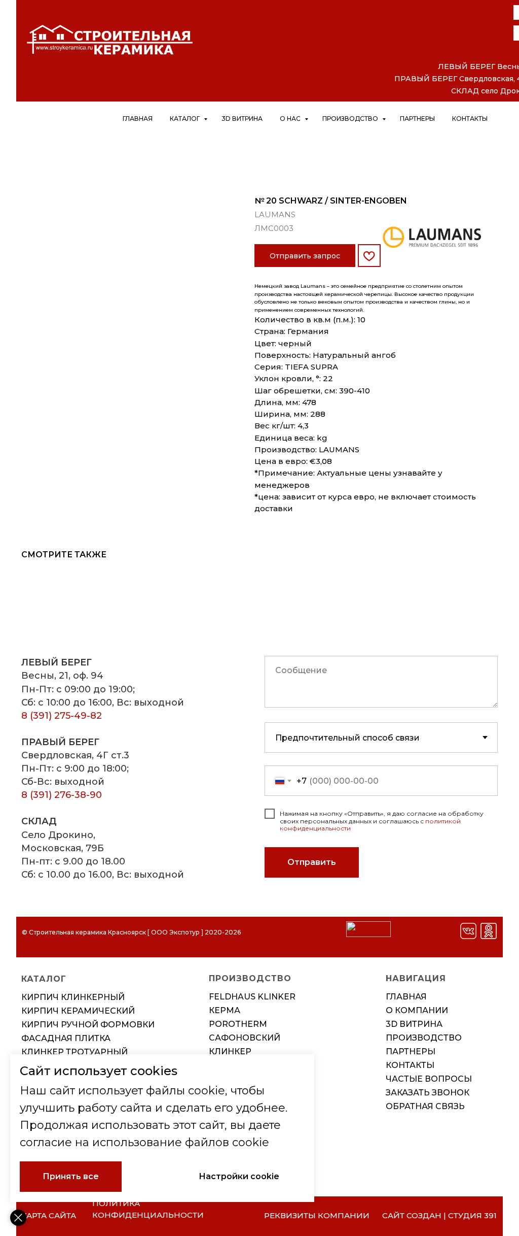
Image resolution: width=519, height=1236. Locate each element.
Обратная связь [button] (425, 1106)
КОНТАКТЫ (410, 1065)
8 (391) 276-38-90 (61, 794)
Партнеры (417, 118)
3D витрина (242, 118)
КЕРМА (224, 1010)
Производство (351, 118)
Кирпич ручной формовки (88, 1024)
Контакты (470, 118)
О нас (291, 118)
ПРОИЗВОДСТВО (424, 1038)
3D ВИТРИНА (414, 1024)
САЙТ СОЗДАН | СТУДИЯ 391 (439, 1215)
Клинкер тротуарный (74, 1052)
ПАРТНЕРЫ (410, 1051)
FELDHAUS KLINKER (252, 996)
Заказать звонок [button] (427, 1092)
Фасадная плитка (65, 1038)
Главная (138, 118)
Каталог (185, 118)
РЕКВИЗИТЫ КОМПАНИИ (316, 1215)
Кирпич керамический (78, 1011)
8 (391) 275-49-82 (61, 715)
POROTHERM (238, 1024)
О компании (417, 1010)
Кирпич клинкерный (73, 997)
